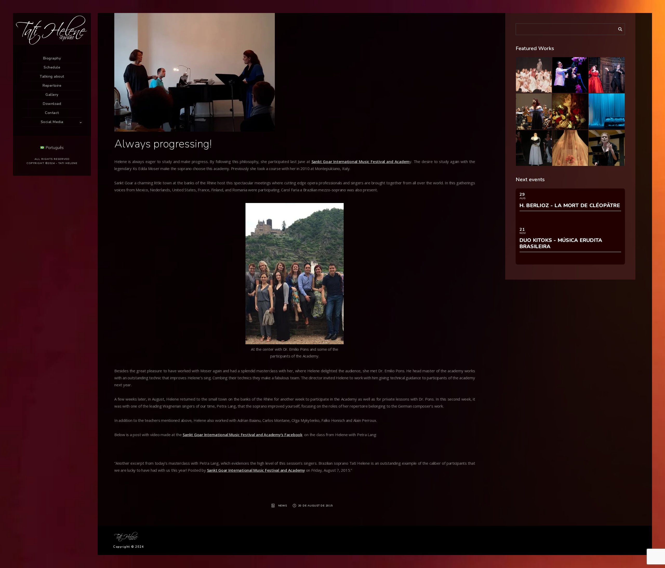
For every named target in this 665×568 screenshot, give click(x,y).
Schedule (52, 67)
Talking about (52, 76)
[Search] (618, 28)
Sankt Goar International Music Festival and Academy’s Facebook (242, 434)
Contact (52, 112)
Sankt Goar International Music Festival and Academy (256, 470)
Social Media (52, 121)
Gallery (51, 94)
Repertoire (52, 85)
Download (52, 103)
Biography (52, 58)
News (282, 506)
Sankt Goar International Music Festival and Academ (360, 161)
